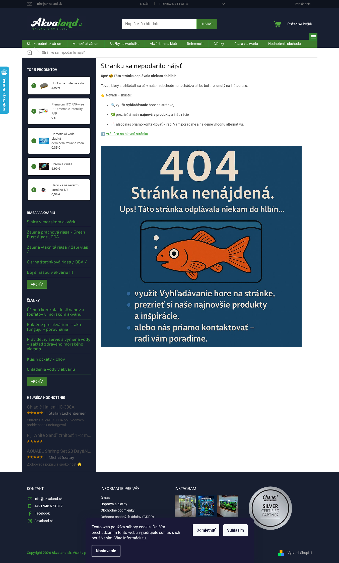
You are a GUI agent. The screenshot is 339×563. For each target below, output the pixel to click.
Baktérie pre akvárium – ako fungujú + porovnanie (54, 326)
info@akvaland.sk (48, 499)
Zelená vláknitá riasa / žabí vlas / (57, 249)
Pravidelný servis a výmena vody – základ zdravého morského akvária (58, 344)
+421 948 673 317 (48, 506)
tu (144, 538)
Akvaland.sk (43, 521)
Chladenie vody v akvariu (51, 369)
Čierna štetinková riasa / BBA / (57, 261)
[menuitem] (44, 44)
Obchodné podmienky (117, 510)
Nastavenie (106, 550)
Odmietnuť (206, 530)
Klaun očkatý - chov (46, 359)
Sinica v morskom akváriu (52, 221)
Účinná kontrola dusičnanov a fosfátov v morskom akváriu (55, 311)
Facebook (42, 513)
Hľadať (206, 24)
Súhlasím (235, 530)
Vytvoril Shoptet (300, 552)
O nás (144, 4)
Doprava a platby (174, 4)
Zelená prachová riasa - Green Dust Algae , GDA (56, 234)
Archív (37, 284)
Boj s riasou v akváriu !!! (50, 272)
